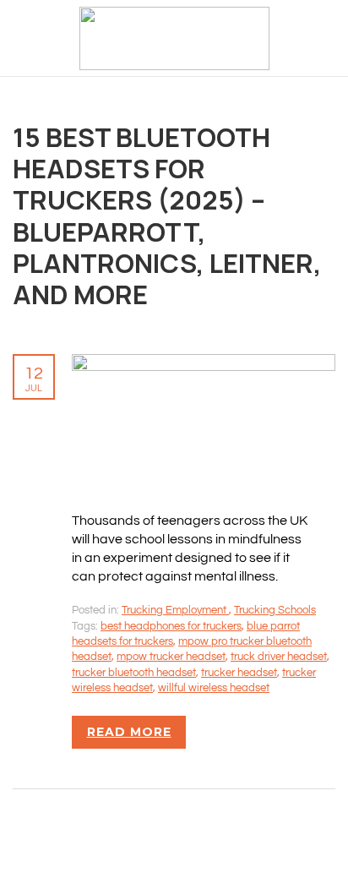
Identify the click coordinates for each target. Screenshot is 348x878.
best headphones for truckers (171, 626)
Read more (129, 731)
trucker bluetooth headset (134, 673)
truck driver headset (279, 657)
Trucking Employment (175, 610)
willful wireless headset (213, 688)
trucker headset (239, 673)
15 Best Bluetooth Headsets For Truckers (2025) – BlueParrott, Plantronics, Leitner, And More (167, 215)
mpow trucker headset (171, 657)
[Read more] (203, 363)
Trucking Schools (275, 610)
